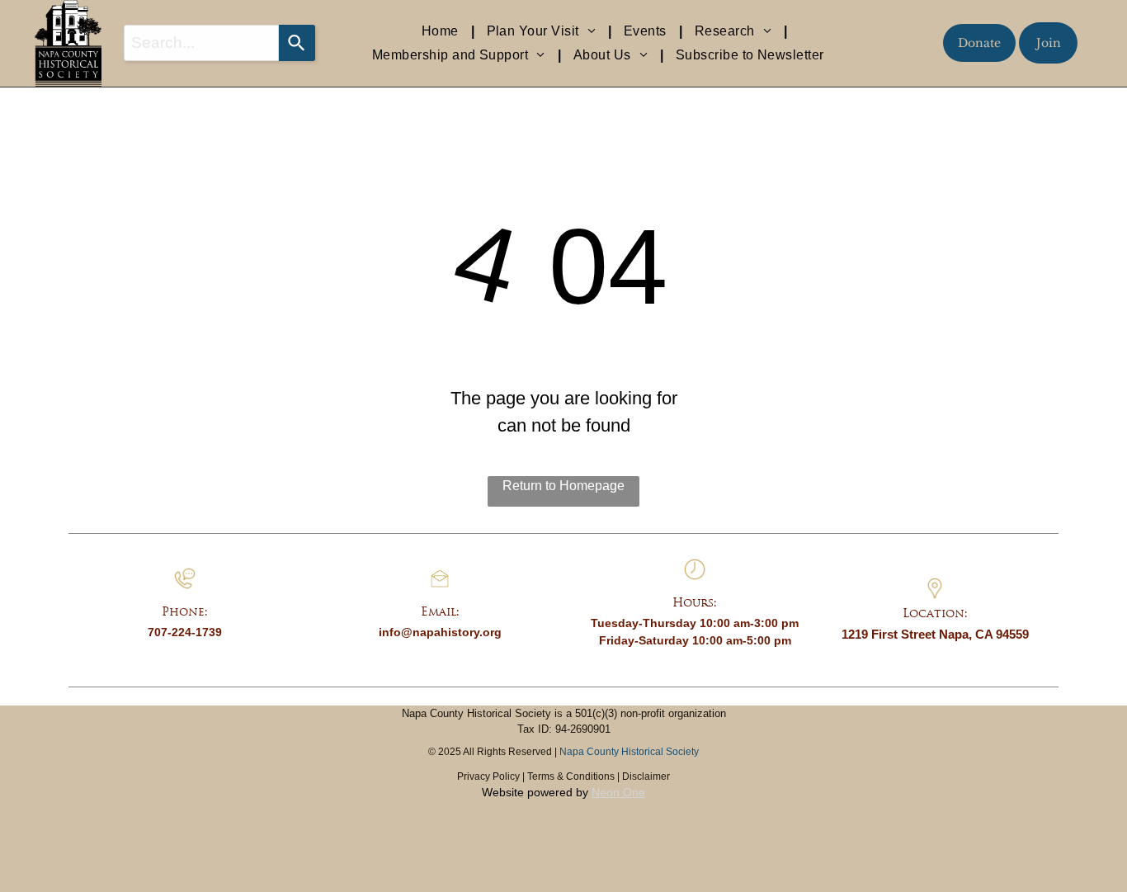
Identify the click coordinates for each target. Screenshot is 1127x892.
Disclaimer (646, 776)
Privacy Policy (488, 776)
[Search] (297, 43)
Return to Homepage (563, 486)
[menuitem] (441, 31)
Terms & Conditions (571, 776)
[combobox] (201, 43)
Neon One (618, 792)
